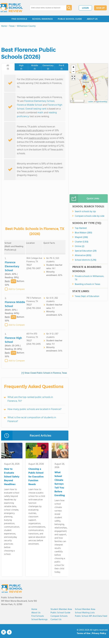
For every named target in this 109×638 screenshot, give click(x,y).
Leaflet (90, 101)
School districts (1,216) (85, 260)
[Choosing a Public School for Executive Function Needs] (37, 451)
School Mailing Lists (85, 612)
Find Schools (37, 616)
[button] (84, 87)
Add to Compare (17, 289)
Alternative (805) (83, 255)
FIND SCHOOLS (19, 19)
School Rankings (39, 619)
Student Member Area (61, 609)
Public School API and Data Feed (91, 616)
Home (34, 609)
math (40, 113)
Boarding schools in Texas (87, 284)
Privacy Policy (99, 633)
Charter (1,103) (81, 242)
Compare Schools (59, 616)
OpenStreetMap (101, 101)
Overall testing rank (35, 109)
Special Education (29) (86, 251)
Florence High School (13, 340)
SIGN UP (100, 8)
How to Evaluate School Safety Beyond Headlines (11, 476)
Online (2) (79, 246)
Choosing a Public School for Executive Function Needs (36, 476)
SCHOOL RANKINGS (42, 19)
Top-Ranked (81, 228)
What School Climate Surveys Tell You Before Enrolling (59, 484)
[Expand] (73, 78)
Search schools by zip (85, 211)
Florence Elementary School (39, 101)
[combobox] (46, 8)
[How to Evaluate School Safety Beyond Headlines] (11, 451)
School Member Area (85, 609)
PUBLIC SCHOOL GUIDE (70, 19)
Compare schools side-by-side (89, 216)
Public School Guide (60, 612)
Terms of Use (83, 633)
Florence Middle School (29, 105)
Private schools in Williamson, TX (89, 278)
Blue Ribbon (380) (83, 232)
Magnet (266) (81, 237)
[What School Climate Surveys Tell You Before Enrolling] (61, 451)
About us (35, 612)
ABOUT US (92, 19)
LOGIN (85, 8)
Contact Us (56, 619)
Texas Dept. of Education (87, 296)
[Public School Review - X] (3, 632)
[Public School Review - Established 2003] (11, 8)
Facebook (9, 632)
